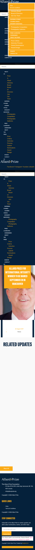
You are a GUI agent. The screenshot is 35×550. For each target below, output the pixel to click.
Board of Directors (16, 13)
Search (17, 64)
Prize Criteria (9, 243)
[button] (17, 61)
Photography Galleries (12, 225)
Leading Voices (14, 21)
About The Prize (15, 37)
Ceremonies (7, 127)
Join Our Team (9, 96)
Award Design (10, 256)
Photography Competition (12, 220)
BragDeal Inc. (25, 543)
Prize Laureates (15, 33)
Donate (7, 55)
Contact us (8, 57)
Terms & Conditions (11, 508)
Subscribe (6, 534)
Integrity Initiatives (16, 23)
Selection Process (11, 247)
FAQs (7, 506)
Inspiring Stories (15, 19)
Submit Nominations (11, 252)
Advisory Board (10, 189)
